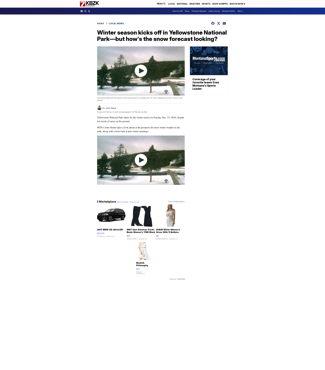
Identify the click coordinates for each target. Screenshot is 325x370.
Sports (206, 4)
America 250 (178, 11)
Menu (160, 4)
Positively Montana (199, 11)
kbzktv (85, 11)
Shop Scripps (220, 4)
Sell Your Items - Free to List (128, 202)
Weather (194, 4)
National (182, 4)
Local (171, 4)
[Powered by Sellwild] (181, 279)
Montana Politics (228, 11)
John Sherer (111, 108)
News (187, 11)
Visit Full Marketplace (176, 201)
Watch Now (237, 4)
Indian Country (214, 11)
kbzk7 (82, 11)
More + (240, 11)
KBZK (89, 11)
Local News (116, 23)
